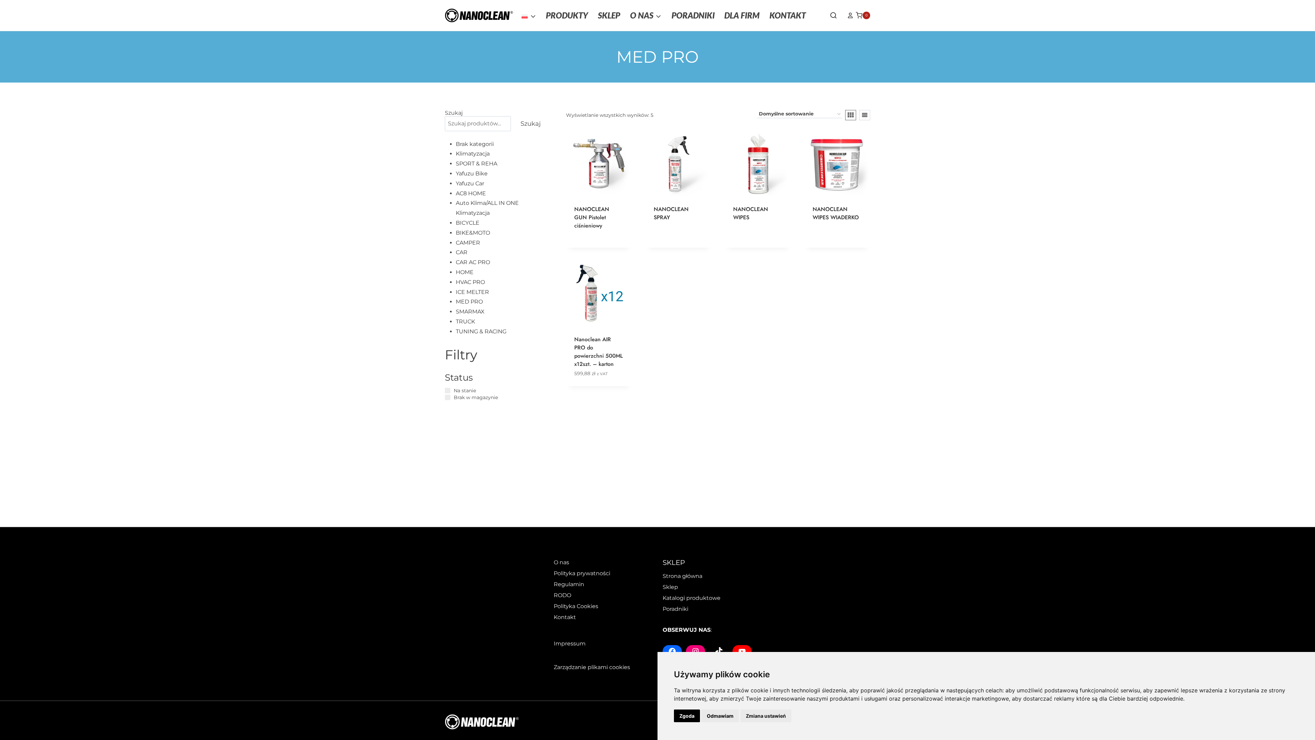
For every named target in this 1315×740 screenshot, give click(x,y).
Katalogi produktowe (692, 598)
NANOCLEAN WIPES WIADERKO (836, 213)
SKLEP (609, 15)
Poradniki (693, 15)
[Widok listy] (864, 115)
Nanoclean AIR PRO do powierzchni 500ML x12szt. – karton (598, 351)
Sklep (670, 587)
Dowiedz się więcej (671, 243)
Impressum (570, 643)
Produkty (567, 15)
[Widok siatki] (850, 115)
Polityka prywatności (582, 573)
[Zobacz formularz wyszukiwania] (833, 16)
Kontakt (787, 15)
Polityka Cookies (576, 606)
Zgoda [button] (686, 716)
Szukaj (454, 113)
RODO (562, 595)
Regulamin (569, 584)
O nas (561, 562)
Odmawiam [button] (720, 716)
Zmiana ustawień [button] (766, 716)
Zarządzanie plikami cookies (592, 667)
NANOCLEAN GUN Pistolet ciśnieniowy (591, 217)
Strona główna (682, 576)
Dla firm (742, 15)
